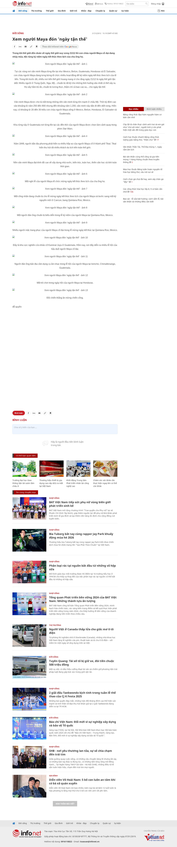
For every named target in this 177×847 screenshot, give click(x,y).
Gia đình (62, 10)
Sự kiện (125, 10)
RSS (163, 10)
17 (157, 139)
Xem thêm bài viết (65, 803)
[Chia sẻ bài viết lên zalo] (20, 46)
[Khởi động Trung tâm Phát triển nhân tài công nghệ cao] (78, 469)
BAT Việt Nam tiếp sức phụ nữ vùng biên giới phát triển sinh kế (80, 504)
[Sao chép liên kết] (31, 46)
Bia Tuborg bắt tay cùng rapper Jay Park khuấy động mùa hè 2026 (81, 535)
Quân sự (113, 10)
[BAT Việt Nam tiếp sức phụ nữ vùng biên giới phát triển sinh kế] (29, 508)
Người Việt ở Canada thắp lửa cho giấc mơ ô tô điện (81, 631)
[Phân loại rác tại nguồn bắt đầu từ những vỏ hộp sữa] (29, 572)
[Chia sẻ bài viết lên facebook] (14, 46)
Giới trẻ (73, 10)
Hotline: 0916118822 (115, 3)
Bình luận (19, 413)
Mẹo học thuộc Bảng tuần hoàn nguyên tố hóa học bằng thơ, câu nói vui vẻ (142, 170)
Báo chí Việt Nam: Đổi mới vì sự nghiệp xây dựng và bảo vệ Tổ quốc (82, 723)
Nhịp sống (54, 498)
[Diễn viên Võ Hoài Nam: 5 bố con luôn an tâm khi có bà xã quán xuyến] (29, 786)
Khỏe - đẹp (86, 10)
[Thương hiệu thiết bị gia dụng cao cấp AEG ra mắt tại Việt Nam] (51, 469)
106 (131, 191)
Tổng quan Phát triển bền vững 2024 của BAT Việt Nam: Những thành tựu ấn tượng (83, 599)
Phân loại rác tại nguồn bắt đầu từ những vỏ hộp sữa (82, 567)
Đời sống (23, 10)
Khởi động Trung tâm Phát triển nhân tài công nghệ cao (77, 483)
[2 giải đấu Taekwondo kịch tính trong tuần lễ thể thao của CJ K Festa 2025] (29, 699)
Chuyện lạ (100, 10)
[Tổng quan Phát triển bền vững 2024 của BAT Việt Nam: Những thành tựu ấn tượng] (29, 603)
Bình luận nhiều (154, 109)
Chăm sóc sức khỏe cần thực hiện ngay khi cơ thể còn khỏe (105, 483)
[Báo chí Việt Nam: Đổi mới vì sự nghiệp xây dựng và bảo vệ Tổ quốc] (29, 728)
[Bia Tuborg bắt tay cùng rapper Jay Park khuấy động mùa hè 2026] (29, 540)
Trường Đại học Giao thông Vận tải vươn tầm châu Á (23, 483)
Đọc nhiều (133, 109)
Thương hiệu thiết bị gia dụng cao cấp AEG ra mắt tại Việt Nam (51, 483)
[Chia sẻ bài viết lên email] (26, 46)
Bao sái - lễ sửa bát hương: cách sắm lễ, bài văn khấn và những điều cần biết (143, 200)
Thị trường (36, 10)
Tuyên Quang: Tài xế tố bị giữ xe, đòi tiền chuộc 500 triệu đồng (81, 662)
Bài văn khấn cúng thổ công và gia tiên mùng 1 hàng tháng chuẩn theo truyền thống (141, 159)
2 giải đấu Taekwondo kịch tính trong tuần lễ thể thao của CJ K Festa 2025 (82, 694)
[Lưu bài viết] (37, 46)
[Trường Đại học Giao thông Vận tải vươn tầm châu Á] (24, 469)
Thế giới (50, 10)
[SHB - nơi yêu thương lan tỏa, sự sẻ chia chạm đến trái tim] (29, 757)
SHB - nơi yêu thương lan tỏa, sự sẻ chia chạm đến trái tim (80, 752)
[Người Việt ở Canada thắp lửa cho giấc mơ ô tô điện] (29, 635)
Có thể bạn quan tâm (26, 455)
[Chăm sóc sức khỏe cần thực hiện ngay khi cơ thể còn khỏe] (105, 469)
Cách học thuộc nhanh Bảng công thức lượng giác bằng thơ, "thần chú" (141, 138)
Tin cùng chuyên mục (26, 492)
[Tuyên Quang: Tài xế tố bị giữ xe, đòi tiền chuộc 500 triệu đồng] (29, 667)
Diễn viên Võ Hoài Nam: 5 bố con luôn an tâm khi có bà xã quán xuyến (82, 781)
